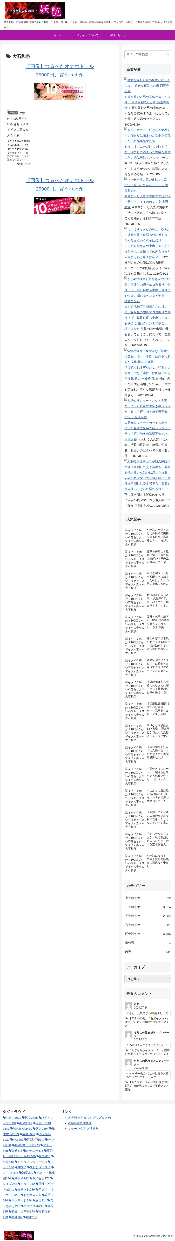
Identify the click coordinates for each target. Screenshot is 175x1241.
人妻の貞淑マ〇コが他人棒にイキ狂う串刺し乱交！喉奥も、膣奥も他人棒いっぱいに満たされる (147, 483)
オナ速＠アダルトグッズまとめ (89, 1117)
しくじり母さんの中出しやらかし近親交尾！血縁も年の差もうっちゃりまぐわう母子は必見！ (147, 251)
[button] (168, 54)
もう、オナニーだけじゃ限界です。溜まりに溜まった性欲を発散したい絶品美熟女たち (147, 152)
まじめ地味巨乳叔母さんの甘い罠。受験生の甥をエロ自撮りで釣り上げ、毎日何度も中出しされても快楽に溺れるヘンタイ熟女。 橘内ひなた (147, 318)
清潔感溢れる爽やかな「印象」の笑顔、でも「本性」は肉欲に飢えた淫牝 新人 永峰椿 (147, 373)
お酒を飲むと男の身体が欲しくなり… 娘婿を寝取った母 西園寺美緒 (147, 102)
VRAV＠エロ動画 (79, 1123)
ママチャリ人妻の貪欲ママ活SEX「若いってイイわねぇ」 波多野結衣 (147, 202)
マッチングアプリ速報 (83, 1128)
